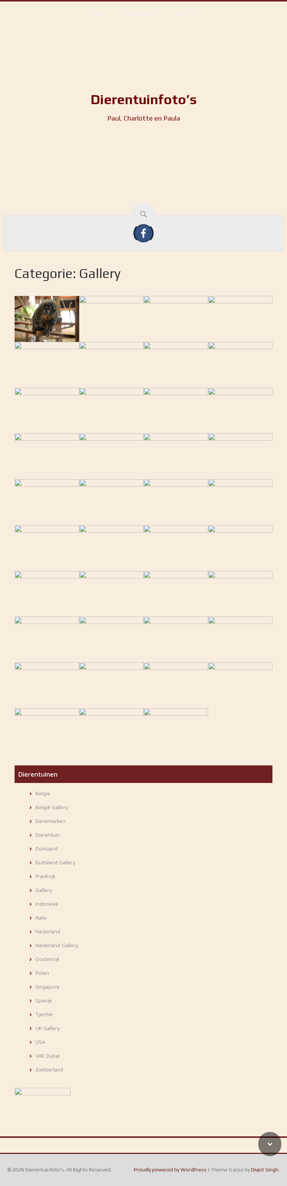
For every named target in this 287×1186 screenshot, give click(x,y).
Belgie (43, 793)
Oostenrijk (48, 959)
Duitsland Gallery (56, 862)
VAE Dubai (48, 1055)
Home (97, 13)
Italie (41, 917)
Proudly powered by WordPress (170, 1170)
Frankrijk (46, 876)
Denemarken (50, 821)
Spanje (44, 1000)
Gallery (187, 13)
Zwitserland (49, 1069)
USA (40, 1042)
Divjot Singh (264, 1170)
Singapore (47, 986)
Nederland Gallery (57, 945)
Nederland (48, 931)
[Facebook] (143, 233)
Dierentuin (140, 13)
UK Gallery (48, 1028)
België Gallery (52, 807)
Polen (42, 973)
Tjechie (44, 1014)
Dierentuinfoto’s (143, 99)
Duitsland (47, 848)
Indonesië (47, 904)
